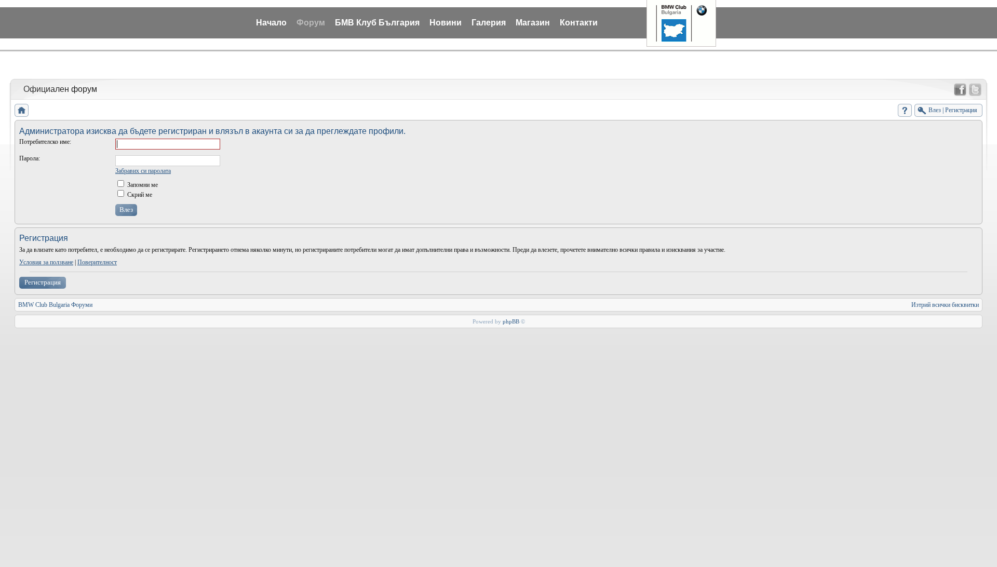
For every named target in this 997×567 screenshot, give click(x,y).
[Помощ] (905, 110)
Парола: (29, 158)
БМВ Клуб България (377, 22)
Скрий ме (139, 194)
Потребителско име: (45, 141)
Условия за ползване (46, 262)
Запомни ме (142, 184)
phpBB (511, 321)
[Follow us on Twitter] (975, 90)
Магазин (533, 22)
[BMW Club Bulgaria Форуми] (22, 110)
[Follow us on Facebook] (960, 90)
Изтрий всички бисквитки (945, 304)
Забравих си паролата (143, 170)
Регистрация (42, 282)
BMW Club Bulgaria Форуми (55, 304)
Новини (445, 22)
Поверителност (97, 262)
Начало (271, 22)
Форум (311, 22)
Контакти (579, 22)
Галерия (488, 22)
